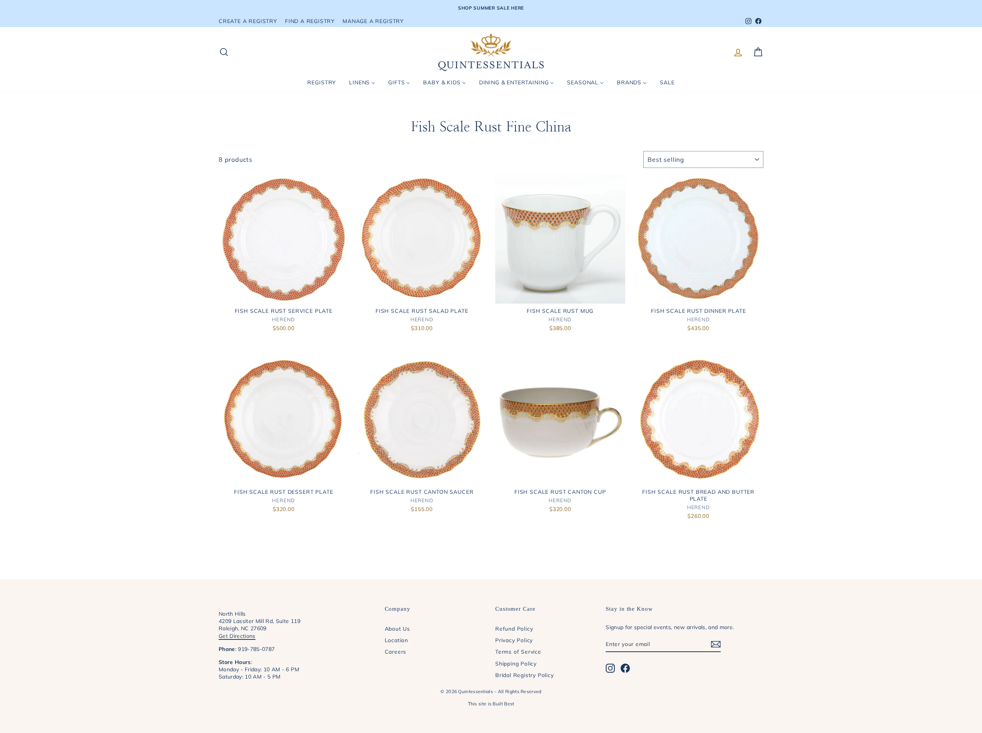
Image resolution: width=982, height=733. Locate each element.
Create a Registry (248, 21)
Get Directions (237, 636)
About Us (397, 628)
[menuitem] (322, 82)
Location (396, 640)
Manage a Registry (373, 21)
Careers (396, 651)
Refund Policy (514, 628)
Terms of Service (518, 651)
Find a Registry (310, 21)
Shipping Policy (516, 663)
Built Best (503, 704)
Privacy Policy (514, 640)
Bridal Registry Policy (524, 675)
